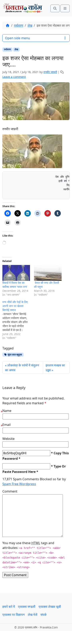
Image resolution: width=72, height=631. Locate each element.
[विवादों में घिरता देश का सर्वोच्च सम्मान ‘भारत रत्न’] (16, 273)
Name (6, 410)
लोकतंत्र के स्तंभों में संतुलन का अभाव (22, 367)
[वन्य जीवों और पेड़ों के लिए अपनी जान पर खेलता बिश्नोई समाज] (18, 320)
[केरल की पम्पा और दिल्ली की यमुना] (48, 273)
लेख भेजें (32, 614)
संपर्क (43, 614)
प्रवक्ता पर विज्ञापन (13, 614)
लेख (30, 25)
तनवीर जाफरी (50, 72)
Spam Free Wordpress (19, 484)
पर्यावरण (18, 25)
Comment (9, 491)
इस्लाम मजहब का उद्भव (55, 367)
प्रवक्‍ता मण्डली (26, 606)
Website (8, 438)
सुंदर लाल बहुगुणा (14, 354)
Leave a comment (14, 77)
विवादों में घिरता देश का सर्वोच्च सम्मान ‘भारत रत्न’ (14, 285)
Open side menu (17, 38)
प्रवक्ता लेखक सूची (50, 606)
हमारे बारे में (8, 606)
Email (6, 424)
